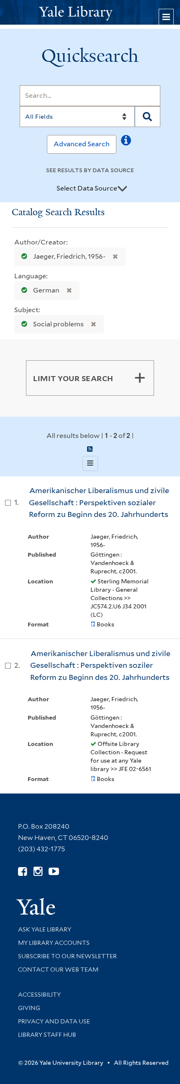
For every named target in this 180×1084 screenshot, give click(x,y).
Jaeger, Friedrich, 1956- (69, 256)
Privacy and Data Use (54, 1021)
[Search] (147, 116)
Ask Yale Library (44, 929)
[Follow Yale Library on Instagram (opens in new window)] (37, 871)
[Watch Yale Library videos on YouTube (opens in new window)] (54, 871)
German (46, 290)
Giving (29, 1008)
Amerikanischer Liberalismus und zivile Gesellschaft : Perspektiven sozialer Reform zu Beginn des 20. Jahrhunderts (99, 502)
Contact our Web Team (58, 969)
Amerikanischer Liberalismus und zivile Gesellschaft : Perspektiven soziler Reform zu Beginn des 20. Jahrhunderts (100, 665)
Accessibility (39, 994)
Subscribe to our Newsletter (67, 956)
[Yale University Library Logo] (90, 12)
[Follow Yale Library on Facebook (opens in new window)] (22, 871)
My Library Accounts (54, 942)
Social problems (58, 324)
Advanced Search (82, 144)
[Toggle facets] (140, 378)
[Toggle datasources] (122, 189)
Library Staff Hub (47, 1034)
